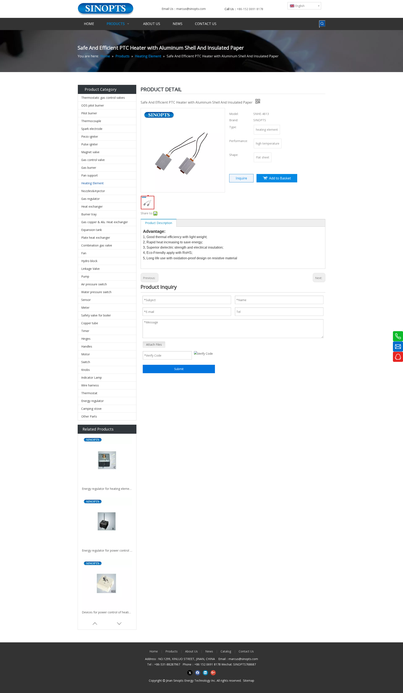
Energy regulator (92, 401)
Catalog (226, 651)
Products (171, 651)
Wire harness (90, 385)
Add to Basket (280, 178)
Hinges (85, 339)
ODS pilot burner (92, 105)
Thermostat (89, 393)
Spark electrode (91, 129)
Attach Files (154, 344)
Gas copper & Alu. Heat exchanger (104, 222)
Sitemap (248, 680)
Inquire (241, 178)
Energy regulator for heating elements (107, 489)
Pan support (89, 175)
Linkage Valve (90, 269)
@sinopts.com (248, 659)
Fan (83, 253)
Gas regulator (90, 199)
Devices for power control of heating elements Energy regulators (107, 612)
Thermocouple (91, 121)
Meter (85, 308)
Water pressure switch (96, 292)
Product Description (158, 223)
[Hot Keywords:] (322, 23)
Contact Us (246, 651)
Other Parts (89, 416)
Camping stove (91, 409)
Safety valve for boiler (96, 315)
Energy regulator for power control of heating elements (107, 550)
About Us (191, 651)
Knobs (85, 370)
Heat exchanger (92, 206)
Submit (179, 369)
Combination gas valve (96, 245)
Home (153, 651)
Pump (85, 276)
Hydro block (89, 261)
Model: (233, 114)
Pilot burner (89, 113)
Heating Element (92, 183)
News (209, 651)
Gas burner (88, 168)
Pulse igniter (89, 144)
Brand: (233, 120)
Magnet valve (90, 152)
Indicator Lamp (91, 377)
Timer (85, 331)
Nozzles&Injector (93, 191)
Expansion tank (91, 230)
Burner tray (89, 214)
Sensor (86, 300)
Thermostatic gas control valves (103, 98)
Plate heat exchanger (95, 238)
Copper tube (89, 323)
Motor (85, 354)
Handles (86, 346)
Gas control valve (93, 160)
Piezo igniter (89, 136)
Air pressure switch (94, 284)
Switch (85, 362)
